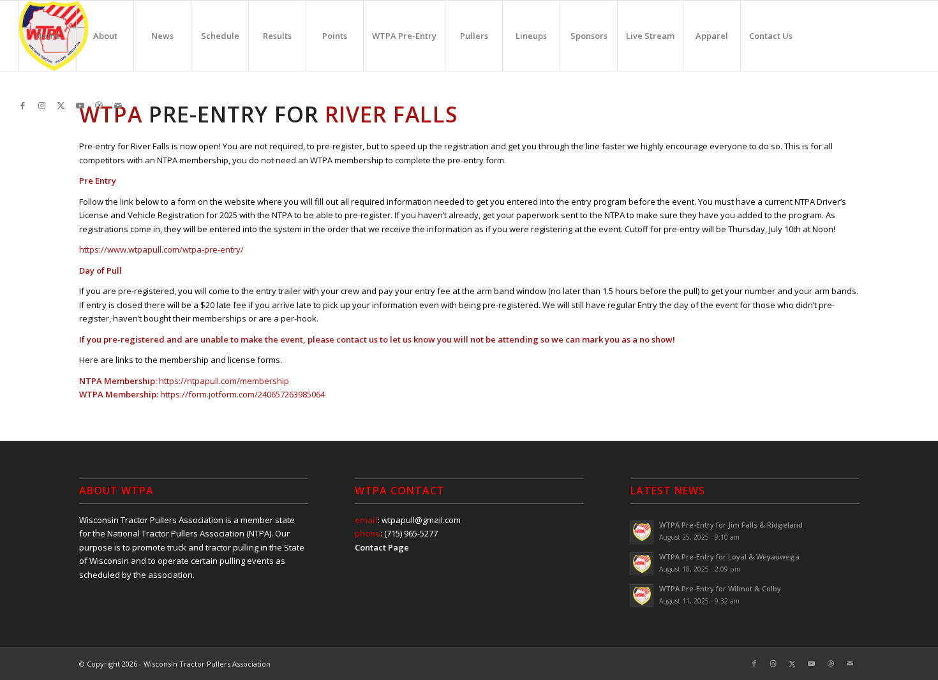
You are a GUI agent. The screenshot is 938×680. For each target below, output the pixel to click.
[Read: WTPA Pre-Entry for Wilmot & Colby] (641, 595)
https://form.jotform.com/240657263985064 (242, 394)
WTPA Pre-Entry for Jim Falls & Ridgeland (731, 524)
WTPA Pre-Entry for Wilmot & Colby (720, 588)
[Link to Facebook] (22, 105)
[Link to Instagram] (41, 105)
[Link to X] (60, 105)
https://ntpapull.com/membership (224, 381)
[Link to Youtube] (79, 105)
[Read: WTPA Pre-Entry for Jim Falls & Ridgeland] (641, 532)
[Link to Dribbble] (98, 105)
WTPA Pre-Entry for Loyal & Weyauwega (729, 556)
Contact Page (382, 547)
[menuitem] (47, 36)
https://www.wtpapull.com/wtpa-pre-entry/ (161, 249)
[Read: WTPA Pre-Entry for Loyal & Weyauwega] (641, 563)
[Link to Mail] (118, 105)
